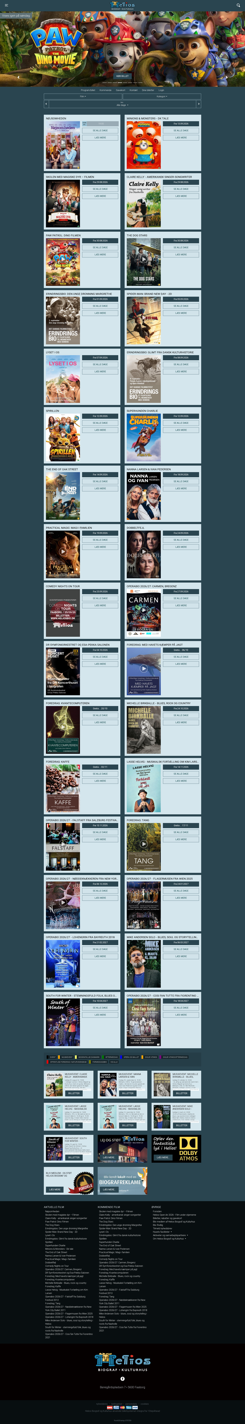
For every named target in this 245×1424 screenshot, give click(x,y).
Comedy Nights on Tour (57, 1266)
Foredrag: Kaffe (53, 1286)
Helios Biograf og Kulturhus (120, 5)
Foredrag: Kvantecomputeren (60, 1279)
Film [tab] (82, 96)
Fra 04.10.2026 (100, 650)
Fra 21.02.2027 (100, 942)
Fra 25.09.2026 (100, 591)
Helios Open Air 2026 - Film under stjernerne (174, 1214)
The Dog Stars (52, 1225)
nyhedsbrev (102, 1404)
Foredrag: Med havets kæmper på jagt (64, 1276)
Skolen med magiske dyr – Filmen (62, 1214)
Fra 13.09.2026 (181, 123)
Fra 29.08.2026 (100, 182)
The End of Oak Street (56, 1252)
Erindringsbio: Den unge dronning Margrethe (66, 1228)
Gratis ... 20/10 (100, 708)
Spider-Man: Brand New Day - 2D (61, 1232)
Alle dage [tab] (121, 104)
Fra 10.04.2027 (100, 1001)
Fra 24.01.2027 (181, 884)
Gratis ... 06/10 (181, 650)
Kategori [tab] (161, 96)
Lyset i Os (50, 1235)
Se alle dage (100, 130)
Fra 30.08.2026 (100, 240)
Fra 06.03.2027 (181, 942)
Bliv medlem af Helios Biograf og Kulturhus (174, 1221)
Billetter (74, 1093)
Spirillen (49, 1242)
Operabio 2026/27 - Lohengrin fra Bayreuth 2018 (69, 1317)
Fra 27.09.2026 (181, 591)
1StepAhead (154, 1411)
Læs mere (100, 137)
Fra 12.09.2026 (100, 416)
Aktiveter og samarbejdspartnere (169, 1235)
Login (161, 90)
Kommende (105, 90)
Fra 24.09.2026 (181, 533)
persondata (131, 1404)
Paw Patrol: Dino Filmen (57, 1221)
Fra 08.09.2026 (181, 357)
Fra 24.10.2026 (181, 708)
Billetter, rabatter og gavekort (167, 1218)
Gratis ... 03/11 (100, 767)
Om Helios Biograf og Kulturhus (168, 1238)
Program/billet (88, 90)
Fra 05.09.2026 (181, 299)
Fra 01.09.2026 (100, 299)
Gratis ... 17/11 (181, 825)
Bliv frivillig (158, 1225)
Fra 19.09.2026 (100, 533)
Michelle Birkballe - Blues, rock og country (65, 1283)
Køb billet (122, 76)
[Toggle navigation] (238, 5)
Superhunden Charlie (55, 1245)
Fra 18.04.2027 (181, 1001)
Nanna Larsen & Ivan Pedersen (60, 1255)
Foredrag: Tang (52, 1303)
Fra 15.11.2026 (100, 825)
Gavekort (120, 90)
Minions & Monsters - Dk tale (59, 1249)
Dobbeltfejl (50, 1262)
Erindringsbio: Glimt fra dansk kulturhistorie (66, 1238)
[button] (18, 77)
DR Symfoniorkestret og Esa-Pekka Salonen (67, 1272)
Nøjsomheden (52, 1211)
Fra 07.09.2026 (100, 357)
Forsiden (157, 1211)
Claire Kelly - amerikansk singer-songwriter (66, 1218)
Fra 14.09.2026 (100, 474)
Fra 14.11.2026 (181, 767)
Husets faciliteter (161, 1232)
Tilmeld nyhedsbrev (162, 1228)
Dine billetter (148, 90)
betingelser (116, 1404)
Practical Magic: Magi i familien (60, 1259)
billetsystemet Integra (133, 1411)
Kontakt (134, 90)
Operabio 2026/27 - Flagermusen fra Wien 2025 (69, 1313)
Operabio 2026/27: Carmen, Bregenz (63, 1269)
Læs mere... (109, 1157)
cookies (145, 1404)
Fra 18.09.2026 (181, 474)
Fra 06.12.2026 (100, 884)
